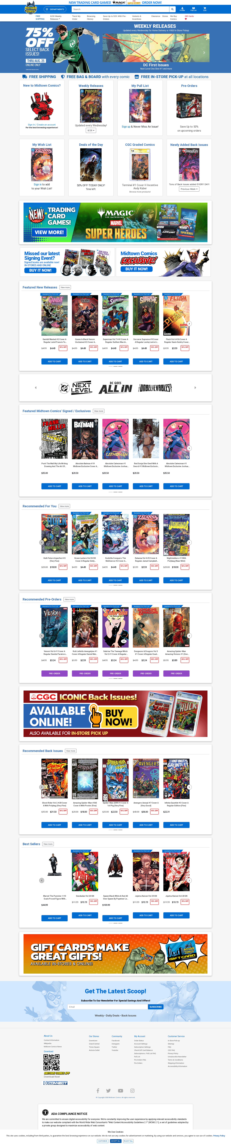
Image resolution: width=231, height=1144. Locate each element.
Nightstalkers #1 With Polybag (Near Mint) (176, 559)
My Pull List (140, 86)
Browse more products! (140, 192)
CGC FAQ (171, 1050)
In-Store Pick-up (174, 1041)
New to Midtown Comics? (42, 85)
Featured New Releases (40, 287)
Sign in (38, 184)
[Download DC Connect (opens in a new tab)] (60, 1083)
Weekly (99, 1015)
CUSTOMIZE (102, 1141)
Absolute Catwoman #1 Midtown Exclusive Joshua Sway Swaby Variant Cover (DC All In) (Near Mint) (115, 465)
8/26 (90, 130)
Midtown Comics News (53, 1047)
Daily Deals (113, 1015)
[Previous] (41, 323)
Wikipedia (47, 1043)
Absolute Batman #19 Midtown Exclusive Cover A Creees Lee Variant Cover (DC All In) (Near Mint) (85, 465)
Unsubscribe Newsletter (177, 1057)
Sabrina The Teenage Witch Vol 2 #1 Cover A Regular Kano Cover (115, 653)
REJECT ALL (128, 1141)
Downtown (93, 1041)
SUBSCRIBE (156, 1006)
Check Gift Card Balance (143, 1050)
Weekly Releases (91, 86)
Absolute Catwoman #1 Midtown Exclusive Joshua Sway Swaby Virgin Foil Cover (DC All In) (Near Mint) (176, 465)
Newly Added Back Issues (189, 145)
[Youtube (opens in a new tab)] (120, 1092)
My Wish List (41, 145)
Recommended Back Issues (43, 751)
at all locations (175, 77)
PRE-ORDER (54, 673)
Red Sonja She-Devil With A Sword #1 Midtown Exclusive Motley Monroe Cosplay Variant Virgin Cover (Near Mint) (146, 465)
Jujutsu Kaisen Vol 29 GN (146, 896)
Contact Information (51, 1040)
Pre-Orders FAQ (140, 1060)
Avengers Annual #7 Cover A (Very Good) (146, 804)
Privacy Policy (173, 1053)
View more (65, 287)
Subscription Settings (142, 1047)
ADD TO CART (54, 361)
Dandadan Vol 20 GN (85, 896)
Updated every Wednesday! (91, 125)
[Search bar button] (172, 9)
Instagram (116, 1044)
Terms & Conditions (175, 1060)
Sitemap (171, 1044)
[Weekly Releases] (91, 105)
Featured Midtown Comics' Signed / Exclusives (57, 411)
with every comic (98, 77)
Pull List (137, 1057)
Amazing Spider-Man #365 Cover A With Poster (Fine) (85, 804)
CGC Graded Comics (140, 145)
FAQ (169, 1047)
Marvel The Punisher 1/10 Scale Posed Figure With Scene (54, 897)
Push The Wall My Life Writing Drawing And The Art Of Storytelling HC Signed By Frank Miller (54, 465)
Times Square (94, 1047)
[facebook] (97, 1092)
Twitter (114, 1047)
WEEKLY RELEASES (155, 26)
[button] (55, 9)
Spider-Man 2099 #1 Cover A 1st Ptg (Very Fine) (115, 804)
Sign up (126, 126)
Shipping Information (176, 1063)
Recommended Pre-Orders (42, 599)
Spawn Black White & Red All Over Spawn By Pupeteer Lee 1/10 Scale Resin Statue (115, 897)
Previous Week (188, 189)
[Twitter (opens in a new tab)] (108, 1092)
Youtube (115, 1050)
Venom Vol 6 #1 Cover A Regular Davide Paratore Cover (55, 653)
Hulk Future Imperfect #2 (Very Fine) (54, 559)
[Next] (189, 323)
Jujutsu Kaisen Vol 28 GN (176, 896)
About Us (48, 1036)
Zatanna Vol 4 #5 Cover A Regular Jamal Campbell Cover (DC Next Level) (146, 559)
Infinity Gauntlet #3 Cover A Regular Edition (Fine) (176, 804)
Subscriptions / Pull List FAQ (145, 1053)
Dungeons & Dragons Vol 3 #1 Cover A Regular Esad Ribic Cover (146, 653)
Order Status (139, 1041)
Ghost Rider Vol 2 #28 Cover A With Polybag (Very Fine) (54, 804)
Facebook (116, 1041)
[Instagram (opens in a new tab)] (132, 1092)
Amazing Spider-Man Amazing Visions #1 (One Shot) (176, 653)
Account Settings (140, 1044)
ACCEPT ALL (115, 1141)
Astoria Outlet (94, 1050)
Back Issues (129, 1015)
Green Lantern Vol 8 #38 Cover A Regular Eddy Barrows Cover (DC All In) (85, 559)
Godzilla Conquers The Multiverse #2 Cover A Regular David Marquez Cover (115, 559)
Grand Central (94, 1044)
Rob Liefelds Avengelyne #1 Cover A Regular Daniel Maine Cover (85, 653)
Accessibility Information (177, 1066)
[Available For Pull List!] (54, 316)
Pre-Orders (189, 86)
